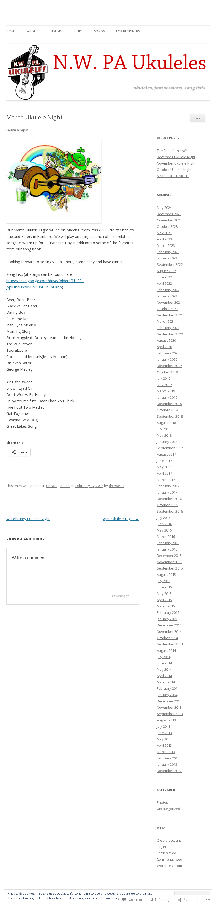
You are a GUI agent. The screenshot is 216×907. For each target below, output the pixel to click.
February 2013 (168, 758)
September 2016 (170, 511)
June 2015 (164, 587)
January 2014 (167, 694)
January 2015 (167, 618)
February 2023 (168, 251)
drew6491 (116, 485)
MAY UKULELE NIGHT (173, 175)
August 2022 (166, 270)
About (32, 31)
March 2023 (166, 245)
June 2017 (164, 460)
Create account (169, 840)
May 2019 (164, 384)
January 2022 (167, 296)
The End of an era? (172, 150)
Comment (120, 596)
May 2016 (164, 530)
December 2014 (169, 625)
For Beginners (128, 31)
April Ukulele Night (121, 518)
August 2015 (166, 574)
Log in (161, 846)
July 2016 (163, 517)
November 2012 (169, 770)
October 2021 (167, 308)
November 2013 (169, 707)
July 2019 (163, 378)
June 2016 (164, 524)
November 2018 (169, 403)
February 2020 (168, 353)
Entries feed (166, 853)
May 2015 (164, 593)
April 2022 (164, 283)
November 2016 (169, 498)
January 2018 (167, 441)
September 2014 (170, 644)
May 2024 (164, 207)
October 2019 (167, 372)
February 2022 (168, 289)
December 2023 (169, 213)
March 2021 (166, 321)
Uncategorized (58, 485)
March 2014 (166, 682)
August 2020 (166, 340)
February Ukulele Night (28, 518)
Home (11, 31)
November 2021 (169, 302)
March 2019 (166, 391)
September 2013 (170, 713)
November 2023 (169, 220)
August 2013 (166, 720)
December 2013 (169, 701)
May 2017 (164, 467)
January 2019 (167, 397)
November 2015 (169, 561)
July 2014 (163, 656)
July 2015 (163, 580)
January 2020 (167, 359)
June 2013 (164, 732)
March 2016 (166, 536)
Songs (99, 31)
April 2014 (164, 675)
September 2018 (170, 416)
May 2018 (164, 435)
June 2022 (164, 277)
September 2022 (170, 264)
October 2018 (167, 410)
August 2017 (166, 454)
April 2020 (164, 346)
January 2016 (167, 549)
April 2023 (164, 239)
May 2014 (164, 669)
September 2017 (170, 448)
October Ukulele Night (174, 169)
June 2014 (164, 663)
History (56, 31)
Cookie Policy (109, 898)
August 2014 (166, 650)
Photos (162, 802)
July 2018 (163, 429)
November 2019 (169, 365)
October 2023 (167, 226)
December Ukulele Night (176, 157)
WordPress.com (169, 865)
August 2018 (166, 422)
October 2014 (167, 637)
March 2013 (166, 751)
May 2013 (164, 739)
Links (78, 31)
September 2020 (170, 334)
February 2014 (168, 688)
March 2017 (166, 479)
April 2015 (164, 599)
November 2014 (169, 631)
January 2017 (167, 492)
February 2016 (168, 543)
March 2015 (166, 606)
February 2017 (168, 486)
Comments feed (169, 859)
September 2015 (170, 568)
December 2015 (169, 555)
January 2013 (167, 764)
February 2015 (168, 612)
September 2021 (170, 315)
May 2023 (164, 232)
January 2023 (167, 258)
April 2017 (164, 473)
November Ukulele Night (176, 163)
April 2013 (164, 745)
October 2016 (167, 505)
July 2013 (163, 726)
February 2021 (168, 327)
